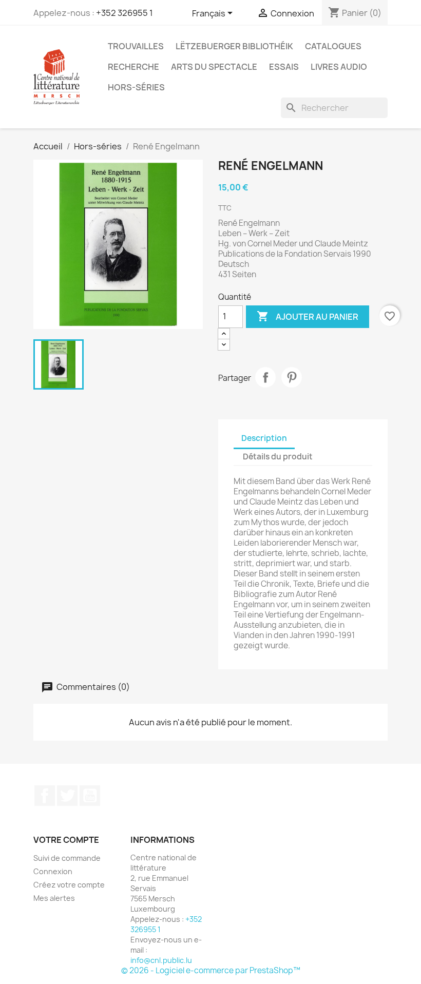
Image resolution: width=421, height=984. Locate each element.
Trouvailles (136, 46)
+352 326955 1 (124, 12)
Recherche (133, 66)
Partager (265, 377)
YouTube (90, 795)
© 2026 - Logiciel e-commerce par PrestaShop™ (210, 970)
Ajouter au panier (307, 316)
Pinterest (291, 377)
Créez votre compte (69, 885)
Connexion (52, 871)
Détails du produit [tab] (278, 456)
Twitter (67, 795)
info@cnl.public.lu (161, 960)
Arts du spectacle (214, 66)
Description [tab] (264, 438)
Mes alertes (54, 898)
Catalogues (333, 46)
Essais (284, 66)
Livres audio (339, 66)
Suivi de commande (67, 858)
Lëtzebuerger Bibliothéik (234, 46)
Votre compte (66, 839)
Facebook (44, 795)
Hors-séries (136, 87)
